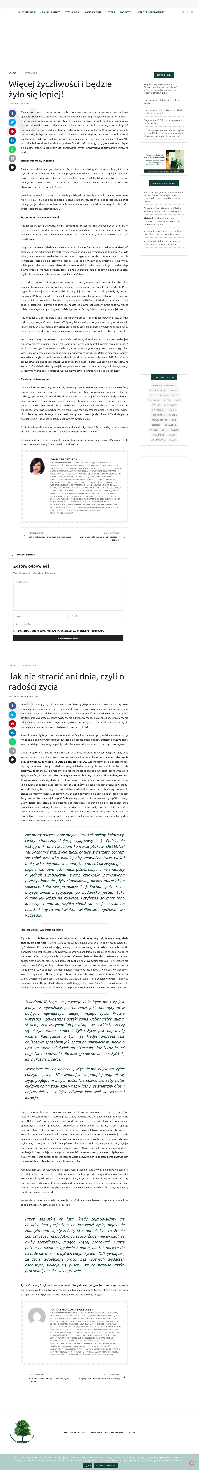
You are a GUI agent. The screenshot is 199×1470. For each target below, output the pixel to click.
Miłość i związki (27, 12)
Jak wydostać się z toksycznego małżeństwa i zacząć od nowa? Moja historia (162, 221)
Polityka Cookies (114, 1432)
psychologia (158, 410)
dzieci (152, 395)
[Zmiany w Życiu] (22, 1432)
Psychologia (72, 12)
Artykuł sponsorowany (164, 385)
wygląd (174, 430)
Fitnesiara (149, 208)
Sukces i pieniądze (50, 12)
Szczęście (156, 425)
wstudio (148, 231)
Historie (110, 12)
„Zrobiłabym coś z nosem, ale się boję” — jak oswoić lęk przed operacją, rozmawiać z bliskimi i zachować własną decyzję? (164, 133)
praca (177, 400)
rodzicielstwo (158, 415)
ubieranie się (170, 425)
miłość (167, 400)
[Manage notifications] (191, 1463)
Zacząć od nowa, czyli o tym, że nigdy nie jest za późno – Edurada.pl (163, 194)
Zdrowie (12, 665)
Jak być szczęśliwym (168, 395)
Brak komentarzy (25, 554)
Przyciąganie (170, 405)
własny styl (158, 435)
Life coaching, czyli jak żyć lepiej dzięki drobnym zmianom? (163, 111)
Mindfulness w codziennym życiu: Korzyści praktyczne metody (162, 242)
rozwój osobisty (160, 420)
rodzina (173, 415)
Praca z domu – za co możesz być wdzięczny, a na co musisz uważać (162, 232)
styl (174, 420)
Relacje (12, 73)
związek (172, 439)
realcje (172, 410)
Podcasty (125, 12)
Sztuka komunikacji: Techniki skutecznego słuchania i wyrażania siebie (164, 209)
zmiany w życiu (158, 439)
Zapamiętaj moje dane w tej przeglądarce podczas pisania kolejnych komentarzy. (61, 631)
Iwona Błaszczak (21, 103)
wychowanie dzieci (158, 430)
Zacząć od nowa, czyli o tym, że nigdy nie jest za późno (162, 198)
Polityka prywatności (75, 1432)
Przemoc (156, 405)
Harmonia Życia (92, 12)
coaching (173, 390)
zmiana (172, 435)
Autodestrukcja (157, 390)
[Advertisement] (99, 39)
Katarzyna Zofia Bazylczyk (26, 696)
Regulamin (96, 1432)
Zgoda (87, 1465)
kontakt (131, 1432)
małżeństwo (154, 400)
